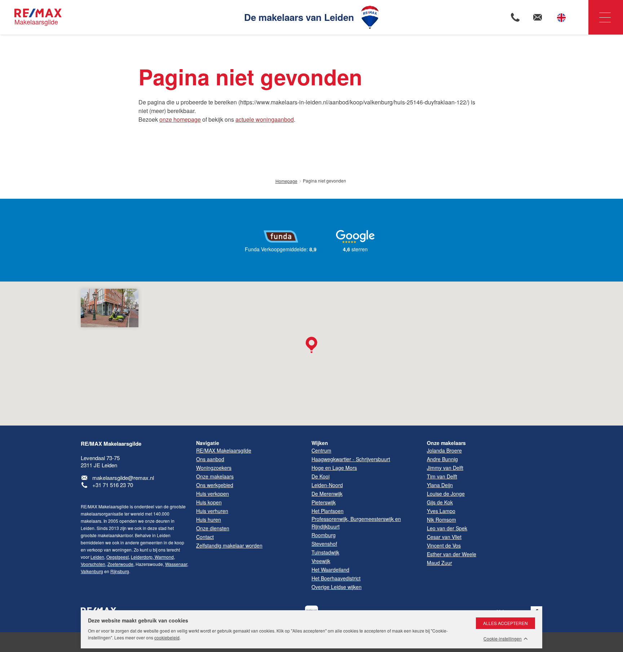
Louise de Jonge (446, 493)
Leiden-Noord (327, 485)
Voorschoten (93, 564)
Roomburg (324, 535)
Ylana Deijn (440, 485)
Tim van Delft (442, 476)
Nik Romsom (441, 519)
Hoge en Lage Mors (334, 467)
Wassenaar (176, 564)
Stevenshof (324, 543)
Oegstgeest (117, 557)
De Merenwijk (327, 493)
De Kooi (321, 476)
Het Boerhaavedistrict (336, 578)
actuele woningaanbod (264, 119)
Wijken (320, 442)
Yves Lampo (441, 510)
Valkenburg (92, 571)
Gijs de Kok (440, 502)
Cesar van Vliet (444, 536)
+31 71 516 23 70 (112, 485)
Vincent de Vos (444, 545)
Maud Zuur (439, 562)
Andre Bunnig (442, 459)
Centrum (321, 450)
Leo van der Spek (447, 528)
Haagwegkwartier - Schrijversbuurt (351, 459)
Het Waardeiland (330, 569)
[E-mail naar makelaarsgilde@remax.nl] (537, 17)
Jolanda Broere (444, 450)
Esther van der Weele (451, 554)
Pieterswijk (324, 502)
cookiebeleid (167, 637)
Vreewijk (321, 561)
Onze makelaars (446, 442)
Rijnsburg (119, 571)
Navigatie (605, 17)
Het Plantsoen (328, 510)
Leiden (97, 557)
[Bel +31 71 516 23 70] (515, 17)
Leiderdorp (142, 557)
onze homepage (180, 119)
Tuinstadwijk (325, 552)
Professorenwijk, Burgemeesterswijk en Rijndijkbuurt (356, 522)
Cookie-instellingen (502, 638)
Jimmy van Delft (445, 467)
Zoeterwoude (120, 564)
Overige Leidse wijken (337, 586)
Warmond (164, 557)
